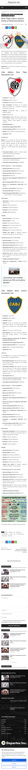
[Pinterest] (12, 27)
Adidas (6, 532)
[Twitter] (9, 27)
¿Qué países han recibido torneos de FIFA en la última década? (14, 280)
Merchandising (12, 15)
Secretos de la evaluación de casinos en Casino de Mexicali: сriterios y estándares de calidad (18, 585)
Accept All (14, 760)
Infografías (11, 14)
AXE (14, 532)
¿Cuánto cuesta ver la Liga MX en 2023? (18, 700)
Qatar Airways (4, 535)
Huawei (11, 533)
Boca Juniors (18, 532)
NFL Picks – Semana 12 (6, 549)
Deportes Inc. (6, 11)
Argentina (10, 532)
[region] (14, 759)
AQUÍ (8, 285)
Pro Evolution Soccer (20, 533)
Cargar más (13, 662)
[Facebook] (6, 27)
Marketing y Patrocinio (5, 15)
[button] (26, 7)
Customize (14, 763)
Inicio (2, 11)
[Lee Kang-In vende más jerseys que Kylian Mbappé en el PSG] (5, 572)
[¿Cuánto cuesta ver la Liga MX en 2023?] (5, 703)
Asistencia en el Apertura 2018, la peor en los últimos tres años (21, 551)
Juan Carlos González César (7, 24)
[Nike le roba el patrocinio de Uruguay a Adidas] (5, 579)
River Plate (10, 535)
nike (14, 533)
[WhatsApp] (15, 27)
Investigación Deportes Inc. (18, 14)
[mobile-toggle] (2, 7)
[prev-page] (2, 591)
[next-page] (4, 591)
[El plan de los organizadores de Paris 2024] (5, 657)
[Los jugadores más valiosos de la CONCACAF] (5, 710)
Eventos (8, 14)
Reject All (14, 767)
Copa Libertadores (5, 533)
